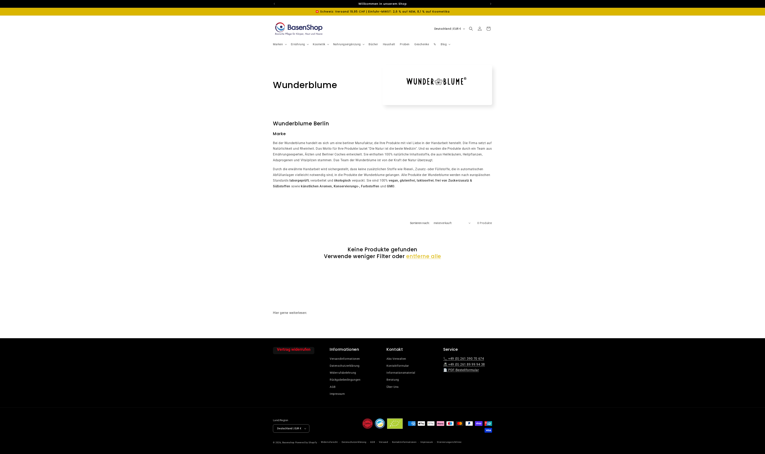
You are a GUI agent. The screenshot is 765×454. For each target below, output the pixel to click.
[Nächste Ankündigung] (490, 4)
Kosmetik (319, 44)
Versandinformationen (345, 358)
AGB (333, 386)
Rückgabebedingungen (345, 379)
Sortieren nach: (420, 223)
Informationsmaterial (400, 372)
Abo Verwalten (396, 358)
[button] (279, 44)
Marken (278, 44)
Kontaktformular (397, 365)
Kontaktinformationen (404, 442)
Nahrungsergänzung (347, 44)
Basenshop (288, 442)
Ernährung (298, 44)
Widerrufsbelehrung (343, 372)
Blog (444, 44)
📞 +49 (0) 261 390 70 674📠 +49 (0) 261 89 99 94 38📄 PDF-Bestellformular (464, 364)
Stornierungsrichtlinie (449, 442)
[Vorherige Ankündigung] (274, 4)
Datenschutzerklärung (345, 365)
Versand (383, 442)
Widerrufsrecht (329, 442)
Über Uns (392, 386)
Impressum (337, 393)
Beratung (392, 379)
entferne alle (423, 256)
